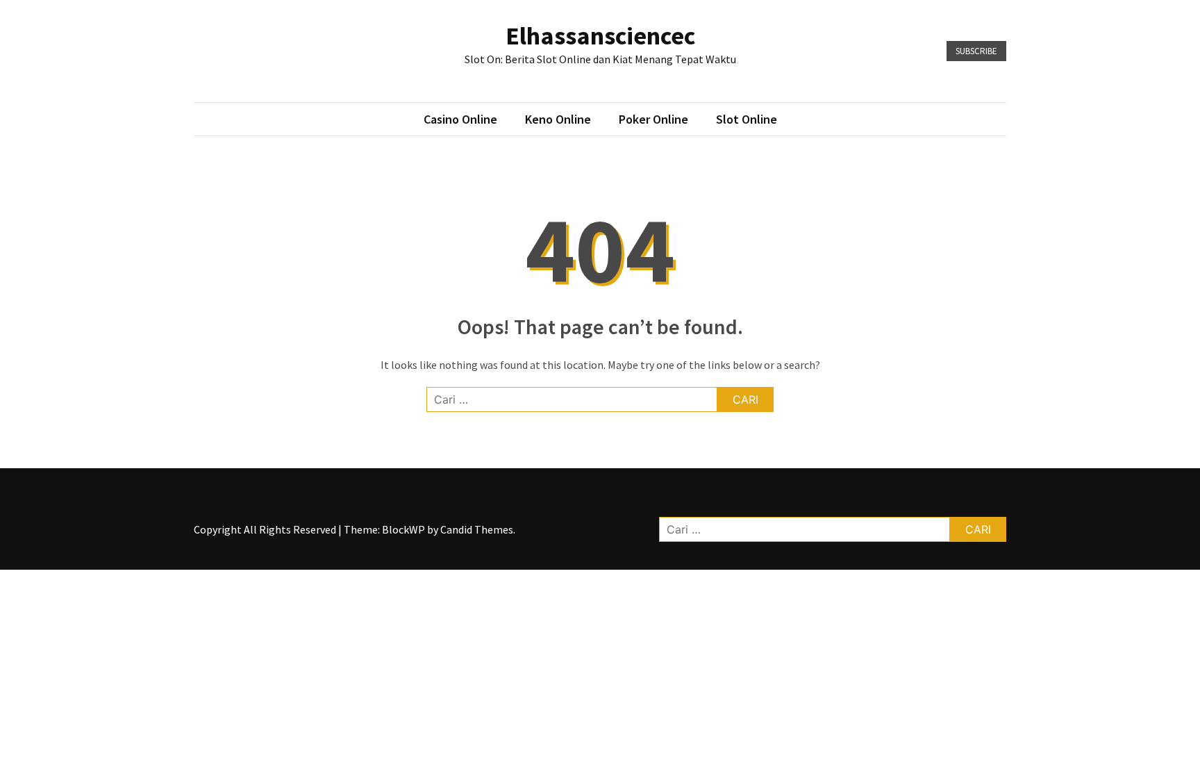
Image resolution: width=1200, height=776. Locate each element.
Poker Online (653, 119)
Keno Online (558, 119)
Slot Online (746, 119)
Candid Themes (476, 529)
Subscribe (976, 51)
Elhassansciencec (600, 35)
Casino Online (460, 119)
